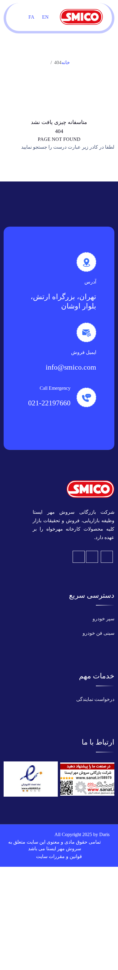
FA (31, 17)
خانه (65, 62)
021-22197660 (49, 403)
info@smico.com (71, 367)
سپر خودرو (103, 618)
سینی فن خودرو (98, 633)
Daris (104, 834)
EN (45, 17)
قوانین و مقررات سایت (59, 856)
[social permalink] (79, 557)
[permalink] (90, 488)
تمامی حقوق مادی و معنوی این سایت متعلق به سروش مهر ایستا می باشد (54, 845)
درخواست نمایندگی (95, 699)
